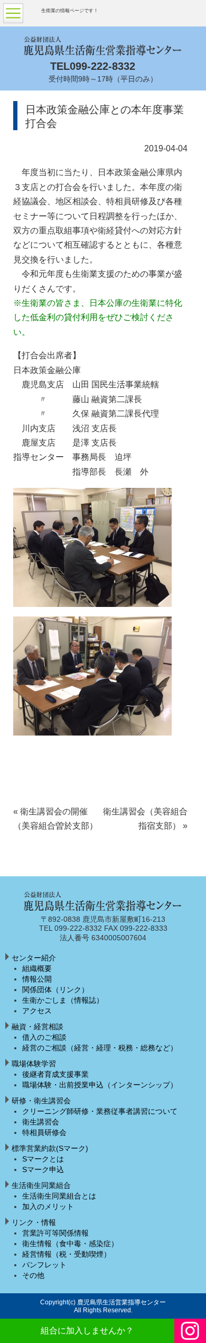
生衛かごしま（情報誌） (63, 1000)
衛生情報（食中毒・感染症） (70, 1243)
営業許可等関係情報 (55, 1233)
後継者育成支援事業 (55, 1074)
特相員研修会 (44, 1132)
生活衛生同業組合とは (59, 1196)
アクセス (37, 1010)
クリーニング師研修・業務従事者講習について (99, 1111)
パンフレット (44, 1264)
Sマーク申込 (43, 1169)
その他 (33, 1275)
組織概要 (37, 968)
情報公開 (37, 979)
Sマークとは (43, 1159)
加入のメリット (48, 1206)
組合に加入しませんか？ (87, 1330)
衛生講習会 (40, 1122)
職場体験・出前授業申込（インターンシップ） (99, 1085)
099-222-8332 (102, 66)
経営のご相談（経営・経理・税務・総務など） (99, 1047)
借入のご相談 (44, 1037)
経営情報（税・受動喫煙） (66, 1254)
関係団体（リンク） (55, 989)
